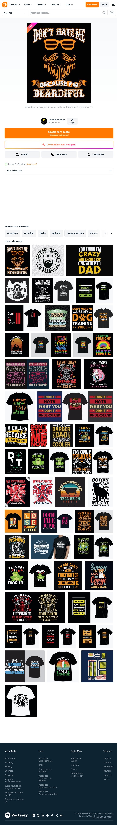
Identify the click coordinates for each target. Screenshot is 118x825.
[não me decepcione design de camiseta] (15, 461)
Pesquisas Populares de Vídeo (44, 794)
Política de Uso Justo (100, 817)
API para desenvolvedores (13, 780)
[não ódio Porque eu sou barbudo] (48, 260)
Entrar (104, 4)
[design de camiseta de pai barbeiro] (61, 435)
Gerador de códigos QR (14, 800)
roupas (94, 233)
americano (12, 233)
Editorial (54, 4)
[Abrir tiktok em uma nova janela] (52, 815)
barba (43, 233)
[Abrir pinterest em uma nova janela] (47, 815)
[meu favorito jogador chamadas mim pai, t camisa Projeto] (29, 492)
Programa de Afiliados (44, 770)
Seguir (72, 122)
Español (105, 762)
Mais (68, 4)
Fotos (27, 4)
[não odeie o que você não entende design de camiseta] (75, 406)
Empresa (9, 770)
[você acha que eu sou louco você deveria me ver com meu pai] (89, 260)
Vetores (13, 4)
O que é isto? (31, 164)
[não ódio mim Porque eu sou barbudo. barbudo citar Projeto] (17, 260)
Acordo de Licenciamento (45, 759)
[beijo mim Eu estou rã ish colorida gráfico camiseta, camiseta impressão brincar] (28, 575)
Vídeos (40, 4)
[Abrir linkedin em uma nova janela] (43, 815)
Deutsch (105, 770)
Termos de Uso (83, 815)
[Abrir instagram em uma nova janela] (38, 815)
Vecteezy (9, 762)
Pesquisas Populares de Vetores (44, 778)
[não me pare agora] (38, 435)
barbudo (56, 233)
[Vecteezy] (4, 4)
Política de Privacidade (101, 815)
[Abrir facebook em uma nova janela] (34, 815)
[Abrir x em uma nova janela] (57, 815)
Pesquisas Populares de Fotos (47, 786)
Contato (74, 765)
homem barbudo (75, 233)
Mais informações (14, 171)
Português (106, 766)
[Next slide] (106, 233)
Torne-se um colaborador (76, 774)
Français (105, 775)
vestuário (29, 233)
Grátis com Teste (59, 133)
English (105, 758)
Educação (9, 775)
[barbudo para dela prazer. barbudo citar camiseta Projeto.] (17, 290)
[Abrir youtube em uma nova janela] (61, 815)
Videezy (8, 766)
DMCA (41, 765)
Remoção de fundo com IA (14, 793)
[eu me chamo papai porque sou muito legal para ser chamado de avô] (57, 318)
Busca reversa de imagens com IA (13, 787)
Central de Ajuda (75, 759)
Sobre (73, 769)
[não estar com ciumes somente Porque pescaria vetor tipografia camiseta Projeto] (94, 521)
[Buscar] (104, 12)
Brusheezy (10, 758)
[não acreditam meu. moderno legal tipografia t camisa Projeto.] (94, 290)
